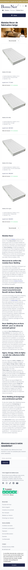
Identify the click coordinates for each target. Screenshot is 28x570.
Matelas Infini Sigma (6, 208)
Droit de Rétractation (7, 534)
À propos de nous (6, 504)
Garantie (4, 536)
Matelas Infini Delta (6, 117)
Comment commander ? (8, 528)
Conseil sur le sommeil (8, 510)
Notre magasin (6, 507)
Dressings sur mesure (8, 518)
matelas (13, 239)
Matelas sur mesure (7, 515)
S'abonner (5, 462)
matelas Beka (14, 300)
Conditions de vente (7, 525)
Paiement (4, 531)
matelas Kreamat (18, 281)
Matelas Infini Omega (7, 163)
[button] (25, 6)
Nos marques (5, 512)
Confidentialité (6, 539)
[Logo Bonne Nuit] (10, 6)
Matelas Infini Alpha (6, 72)
